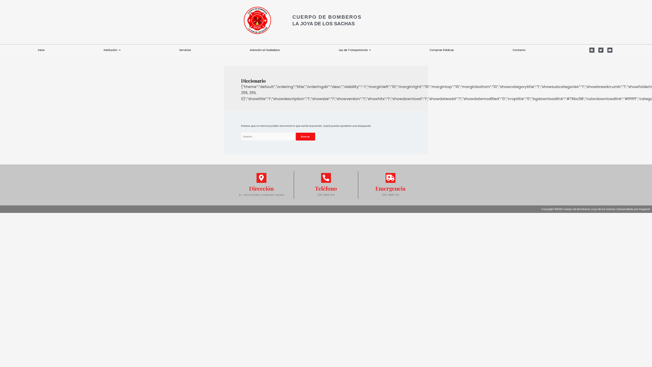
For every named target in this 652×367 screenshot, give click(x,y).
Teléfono (326, 188)
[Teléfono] (326, 178)
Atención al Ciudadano (265, 50)
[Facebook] (591, 50)
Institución (110, 50)
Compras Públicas (442, 50)
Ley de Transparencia (353, 50)
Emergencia (390, 188)
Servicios (185, 50)
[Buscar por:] (268, 136)
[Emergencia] (390, 178)
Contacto (519, 50)
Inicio (41, 50)
